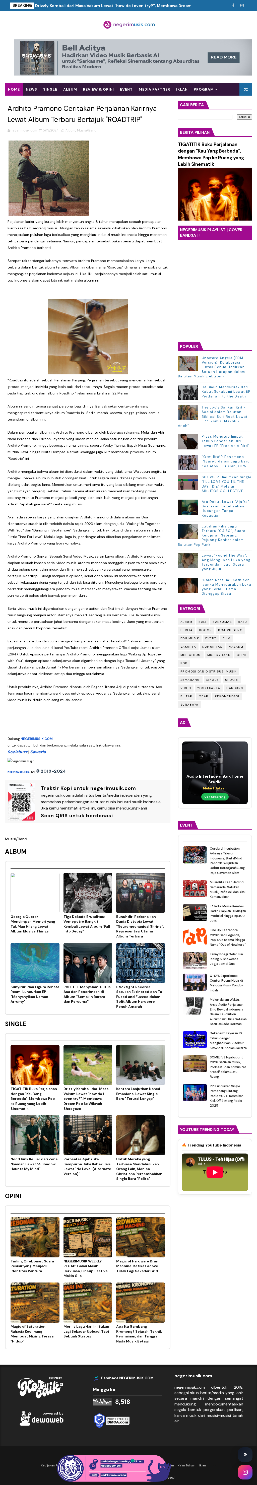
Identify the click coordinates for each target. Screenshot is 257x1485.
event (126, 89)
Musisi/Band (86, 130)
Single (212, 680)
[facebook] (233, 5)
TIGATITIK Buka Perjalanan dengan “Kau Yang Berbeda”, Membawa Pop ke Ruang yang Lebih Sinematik (211, 154)
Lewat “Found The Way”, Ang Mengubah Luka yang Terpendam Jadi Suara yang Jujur (226, 562)
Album (70, 130)
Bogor (205, 630)
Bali (202, 622)
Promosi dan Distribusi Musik (208, 671)
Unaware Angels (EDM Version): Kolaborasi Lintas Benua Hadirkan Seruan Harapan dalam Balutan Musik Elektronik (211, 367)
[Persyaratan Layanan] (224, 5)
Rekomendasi (22, 102)
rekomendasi (227, 696)
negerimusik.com (19, 771)
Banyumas (222, 622)
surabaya (189, 705)
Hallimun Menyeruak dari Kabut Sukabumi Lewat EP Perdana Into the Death (226, 391)
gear (204, 696)
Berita (186, 630)
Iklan (182, 89)
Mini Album (190, 655)
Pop (183, 663)
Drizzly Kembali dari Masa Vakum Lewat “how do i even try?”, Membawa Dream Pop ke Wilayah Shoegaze (139, 5)
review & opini (98, 89)
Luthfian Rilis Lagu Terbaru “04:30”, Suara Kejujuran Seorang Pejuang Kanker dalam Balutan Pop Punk (212, 535)
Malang (236, 647)
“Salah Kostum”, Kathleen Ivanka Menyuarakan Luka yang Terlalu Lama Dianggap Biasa (226, 587)
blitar (186, 696)
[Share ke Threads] (245, 1454)
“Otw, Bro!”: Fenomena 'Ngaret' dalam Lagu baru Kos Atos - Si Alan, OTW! (226, 461)
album (70, 89)
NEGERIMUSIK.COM (37, 739)
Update (231, 680)
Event (211, 638)
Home (14, 89)
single (50, 89)
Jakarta (188, 647)
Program (204, 89)
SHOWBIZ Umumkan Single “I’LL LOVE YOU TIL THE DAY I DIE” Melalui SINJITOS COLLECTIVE (227, 484)
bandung (235, 688)
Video (185, 688)
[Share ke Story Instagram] (245, 1472)
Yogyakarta (208, 688)
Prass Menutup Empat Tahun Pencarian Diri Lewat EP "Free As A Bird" (226, 441)
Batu (242, 622)
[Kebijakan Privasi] (215, 5)
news (31, 89)
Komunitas (212, 647)
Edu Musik (189, 638)
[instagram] (242, 5)
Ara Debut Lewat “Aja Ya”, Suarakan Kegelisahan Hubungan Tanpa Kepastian (226, 509)
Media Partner (154, 89)
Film (227, 638)
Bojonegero (230, 630)
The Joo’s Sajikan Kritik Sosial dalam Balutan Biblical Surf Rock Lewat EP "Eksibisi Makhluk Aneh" (213, 416)
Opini (241, 655)
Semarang (190, 680)
